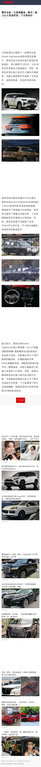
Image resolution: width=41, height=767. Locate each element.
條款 (15, 764)
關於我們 (4, 764)
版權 (22, 764)
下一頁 (20, 400)
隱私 (19, 764)
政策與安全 (10, 764)
